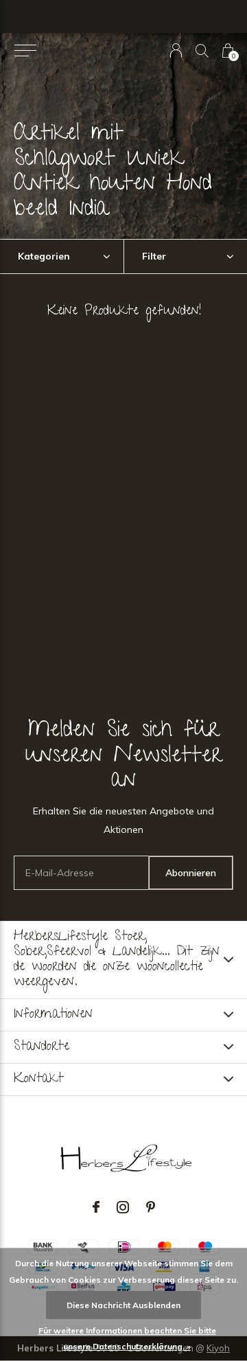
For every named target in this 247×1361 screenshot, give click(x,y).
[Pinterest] (150, 1207)
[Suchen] (202, 50)
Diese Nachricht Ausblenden (123, 1305)
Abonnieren (190, 873)
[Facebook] (96, 1207)
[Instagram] (123, 1207)
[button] (25, 51)
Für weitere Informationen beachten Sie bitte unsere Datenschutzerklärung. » (127, 1338)
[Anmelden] (176, 50)
